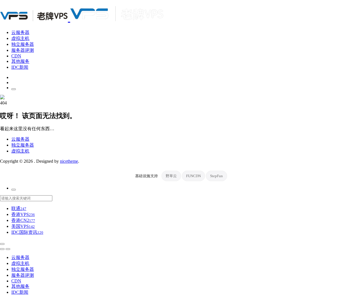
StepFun (216, 176)
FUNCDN (193, 176)
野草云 (171, 176)
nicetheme (69, 161)
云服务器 (20, 32)
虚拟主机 (20, 38)
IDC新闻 (19, 67)
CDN (16, 55)
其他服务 (20, 61)
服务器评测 (22, 50)
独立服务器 (22, 44)
